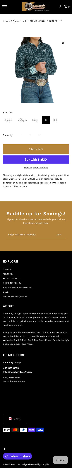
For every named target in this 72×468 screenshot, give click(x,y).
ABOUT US (8, 273)
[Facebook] (4, 449)
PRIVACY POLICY (11, 278)
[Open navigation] (11, 6)
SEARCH (7, 269)
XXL (55, 120)
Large (35, 120)
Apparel (17, 21)
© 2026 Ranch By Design (15, 464)
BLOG (5, 291)
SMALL (8, 120)
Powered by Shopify (39, 464)
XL (45, 120)
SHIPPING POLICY (12, 283)
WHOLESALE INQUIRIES (15, 296)
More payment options (36, 167)
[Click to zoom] (63, 43)
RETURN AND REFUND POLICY (18, 287)
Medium (22, 120)
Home (6, 21)
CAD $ (17, 418)
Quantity (7, 135)
